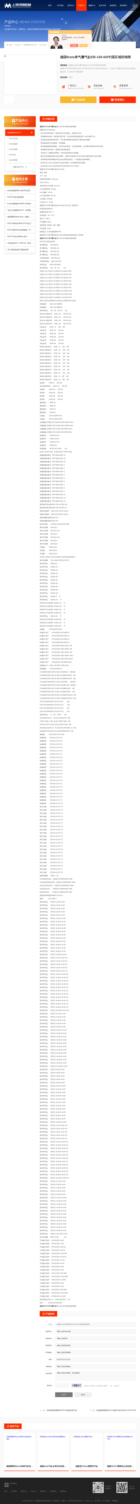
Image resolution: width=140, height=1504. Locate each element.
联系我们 (123, 5)
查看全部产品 (18, 167)
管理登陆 (115, 1501)
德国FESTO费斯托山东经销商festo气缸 (120, 1466)
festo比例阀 (13, 149)
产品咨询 (80, 99)
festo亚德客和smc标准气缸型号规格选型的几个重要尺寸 (21, 190)
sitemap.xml (89, 1501)
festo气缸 (42, 45)
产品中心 (81, 5)
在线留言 (112, 5)
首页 (50, 5)
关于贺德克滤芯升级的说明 (17, 250)
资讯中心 (70, 5)
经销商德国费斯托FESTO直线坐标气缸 (62, 1410)
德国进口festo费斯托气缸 (87, 1466)
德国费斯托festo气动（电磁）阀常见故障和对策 (21, 217)
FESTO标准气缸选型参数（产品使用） (21, 230)
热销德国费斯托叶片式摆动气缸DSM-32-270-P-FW (116, 1410)
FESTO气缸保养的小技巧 (17, 236)
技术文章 (102, 5)
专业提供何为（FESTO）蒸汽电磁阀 (21, 243)
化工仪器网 (106, 1501)
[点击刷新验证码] (76, 1385)
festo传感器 (13, 160)
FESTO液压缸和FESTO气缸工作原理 (21, 223)
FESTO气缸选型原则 (15, 197)
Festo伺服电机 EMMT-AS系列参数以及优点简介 (21, 204)
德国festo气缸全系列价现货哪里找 (53, 1466)
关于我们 (60, 5)
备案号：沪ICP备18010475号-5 (72, 1501)
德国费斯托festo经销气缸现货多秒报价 (19, 1466)
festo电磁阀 (13, 144)
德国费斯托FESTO (30, 45)
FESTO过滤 (13, 138)
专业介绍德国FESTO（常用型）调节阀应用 (21, 210)
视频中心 (91, 5)
